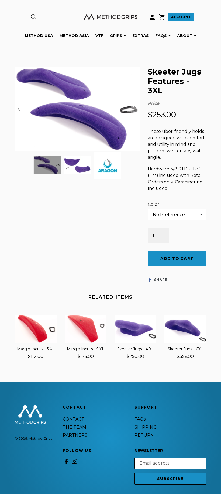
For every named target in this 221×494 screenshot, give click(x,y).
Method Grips (40, 438)
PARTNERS (75, 435)
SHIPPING (145, 427)
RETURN (144, 435)
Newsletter (148, 450)
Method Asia (74, 35)
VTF (99, 35)
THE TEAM (74, 427)
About (188, 35)
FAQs (164, 35)
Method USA (39, 35)
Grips (119, 35)
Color (153, 204)
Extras (140, 35)
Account (181, 17)
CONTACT (73, 419)
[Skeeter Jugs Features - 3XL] (47, 165)
